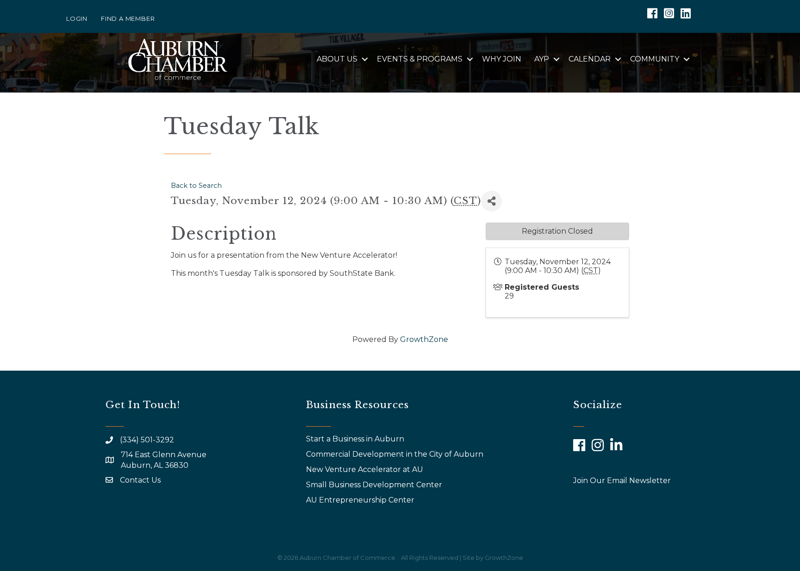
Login (77, 18)
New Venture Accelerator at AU (365, 469)
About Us (337, 59)
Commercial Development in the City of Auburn (395, 454)
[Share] (491, 201)
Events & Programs (419, 59)
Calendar (590, 59)
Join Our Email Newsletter (622, 480)
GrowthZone (424, 339)
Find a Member (128, 18)
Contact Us (140, 480)
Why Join (501, 59)
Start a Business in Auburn (355, 438)
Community (654, 59)
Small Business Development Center (375, 484)
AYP (541, 59)
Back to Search (196, 185)
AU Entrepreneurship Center (361, 500)
